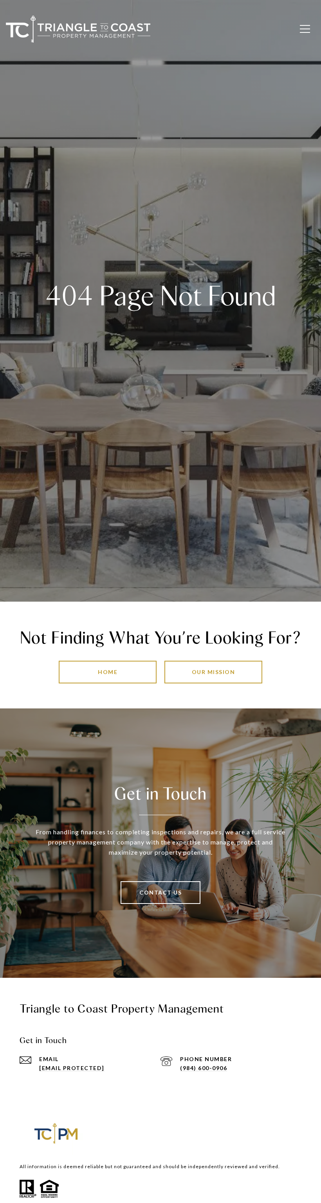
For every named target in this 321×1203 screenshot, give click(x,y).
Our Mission (213, 672)
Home (107, 672)
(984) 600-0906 (203, 1068)
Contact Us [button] (160, 892)
